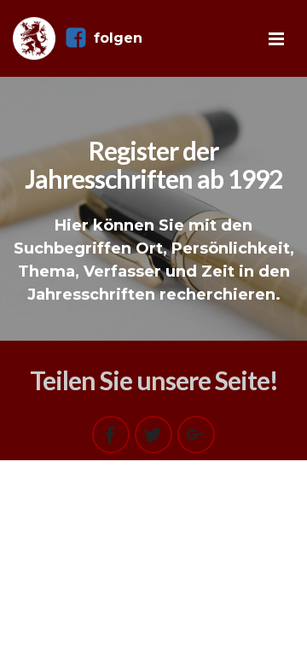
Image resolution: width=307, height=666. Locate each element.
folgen (118, 38)
